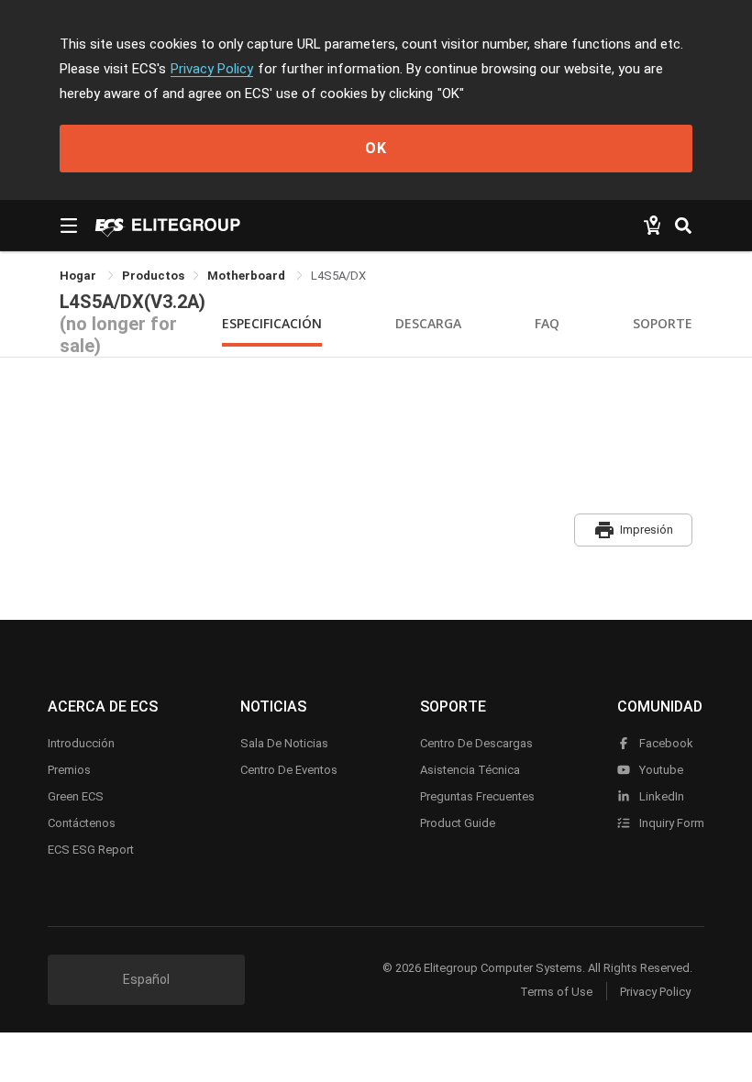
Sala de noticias (284, 743)
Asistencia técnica (470, 770)
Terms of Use (556, 992)
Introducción (81, 743)
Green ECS (76, 796)
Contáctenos (82, 823)
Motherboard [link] (247, 275)
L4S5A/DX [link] (338, 275)
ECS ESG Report (91, 849)
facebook (664, 743)
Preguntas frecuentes (477, 796)
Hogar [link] (79, 275)
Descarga (428, 323)
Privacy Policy (212, 69)
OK (376, 148)
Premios (69, 770)
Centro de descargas (476, 743)
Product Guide (457, 823)
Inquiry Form (670, 823)
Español (146, 979)
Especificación (272, 323)
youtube (659, 770)
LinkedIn (660, 796)
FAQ (547, 323)
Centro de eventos (288, 770)
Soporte (662, 323)
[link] (153, 275)
